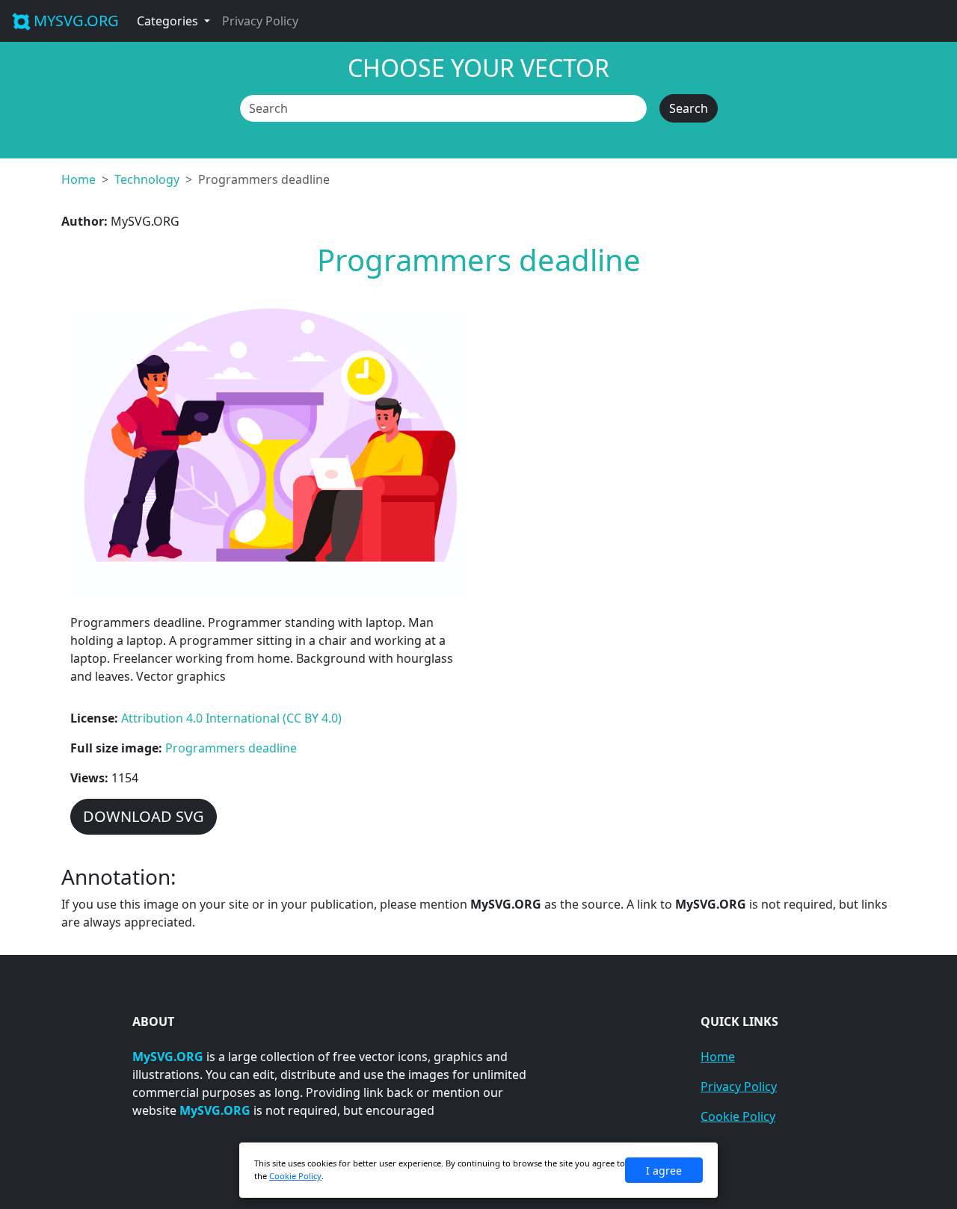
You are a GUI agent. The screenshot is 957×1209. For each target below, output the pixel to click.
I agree (664, 1170)
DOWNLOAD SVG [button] (143, 816)
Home (78, 179)
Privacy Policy (260, 21)
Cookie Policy (738, 1116)
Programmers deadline (231, 748)
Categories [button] (169, 21)
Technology (146, 179)
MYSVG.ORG (76, 20)
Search (688, 108)
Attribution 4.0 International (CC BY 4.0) (231, 718)
